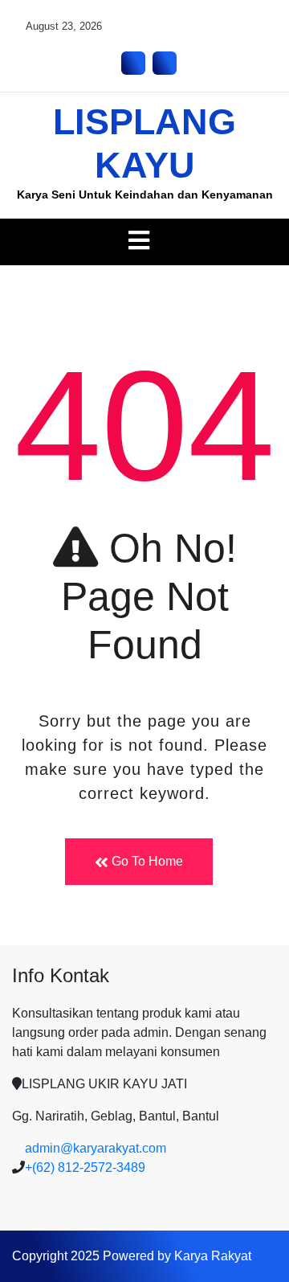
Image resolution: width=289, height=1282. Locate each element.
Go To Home (145, 861)
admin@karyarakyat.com (95, 1148)
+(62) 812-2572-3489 (85, 1167)
